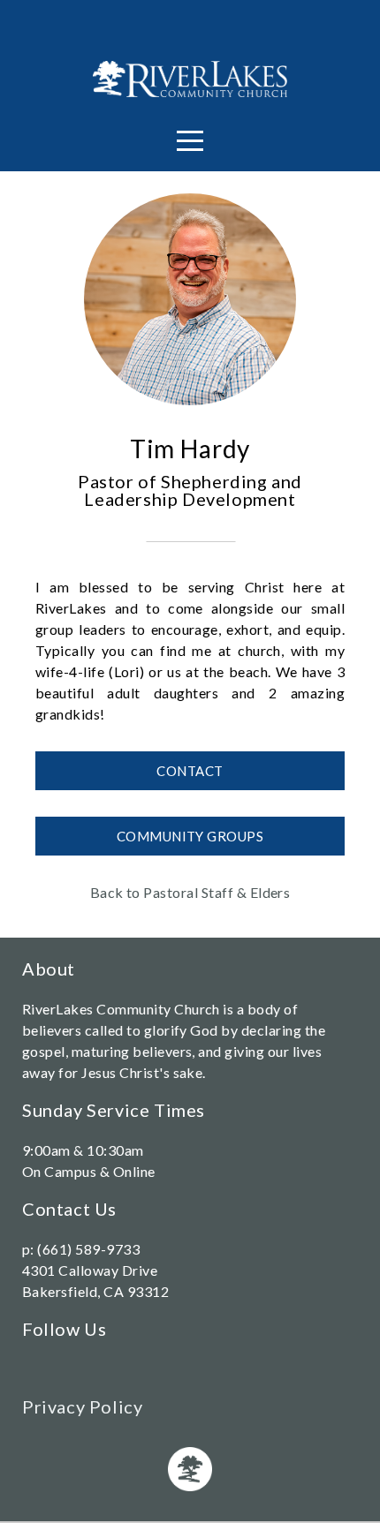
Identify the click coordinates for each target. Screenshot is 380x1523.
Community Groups (190, 836)
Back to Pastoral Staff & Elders (190, 892)
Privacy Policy (82, 1406)
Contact (189, 771)
